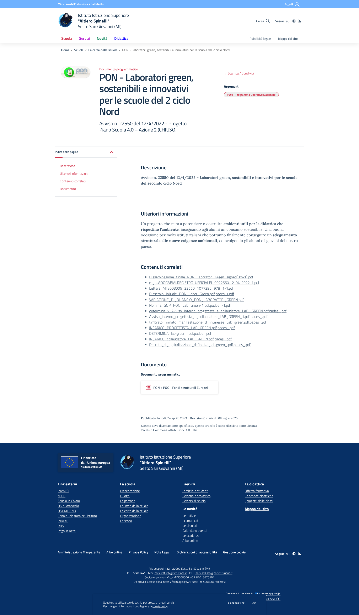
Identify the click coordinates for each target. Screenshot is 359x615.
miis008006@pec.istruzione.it (213, 573)
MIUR (61, 495)
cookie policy (159, 606)
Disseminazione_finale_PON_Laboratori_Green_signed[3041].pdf (201, 277)
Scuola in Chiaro (69, 500)
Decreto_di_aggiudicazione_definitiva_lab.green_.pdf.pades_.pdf (200, 344)
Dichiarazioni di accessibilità (197, 552)
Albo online (190, 540)
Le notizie (189, 515)
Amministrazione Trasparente (79, 552)
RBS (61, 525)
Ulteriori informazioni (74, 173)
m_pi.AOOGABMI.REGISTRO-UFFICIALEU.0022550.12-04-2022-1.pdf (204, 282)
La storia (126, 520)
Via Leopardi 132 (159, 568)
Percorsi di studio (193, 500)
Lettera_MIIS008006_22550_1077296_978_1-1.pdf (191, 288)
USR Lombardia (68, 505)
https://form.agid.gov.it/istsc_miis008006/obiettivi (194, 581)
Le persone (127, 500)
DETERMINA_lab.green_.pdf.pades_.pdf (180, 333)
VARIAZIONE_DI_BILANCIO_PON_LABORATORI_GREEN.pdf (196, 300)
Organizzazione (130, 515)
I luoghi (125, 495)
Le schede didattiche (259, 495)
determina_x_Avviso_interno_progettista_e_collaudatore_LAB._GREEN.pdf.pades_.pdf (217, 311)
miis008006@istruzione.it (171, 573)
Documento (68, 188)
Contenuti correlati (73, 181)
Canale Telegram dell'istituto (77, 515)
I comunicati (190, 520)
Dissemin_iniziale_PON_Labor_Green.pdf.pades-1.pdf (191, 294)
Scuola (79, 49)
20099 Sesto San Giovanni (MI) (191, 568)
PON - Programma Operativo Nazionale (251, 94)
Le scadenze (190, 535)
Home (65, 49)
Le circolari (189, 525)
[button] (86, 152)
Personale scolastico (196, 495)
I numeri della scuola (134, 505)
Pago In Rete (67, 530)
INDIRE (63, 520)
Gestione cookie (234, 552)
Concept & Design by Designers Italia (252, 593)
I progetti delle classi (259, 500)
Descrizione (67, 165)
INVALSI (63, 490)
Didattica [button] (121, 38)
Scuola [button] (66, 38)
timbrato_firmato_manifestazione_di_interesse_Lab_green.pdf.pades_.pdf (208, 322)
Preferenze (236, 603)
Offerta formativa (257, 490)
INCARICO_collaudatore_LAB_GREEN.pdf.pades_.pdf (190, 339)
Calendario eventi (194, 530)
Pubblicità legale (260, 38)
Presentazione (130, 490)
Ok (254, 603)
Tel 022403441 (136, 573)
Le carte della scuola (102, 49)
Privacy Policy (138, 552)
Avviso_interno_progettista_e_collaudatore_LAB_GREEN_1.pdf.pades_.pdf (208, 316)
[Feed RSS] (299, 21)
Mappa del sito (288, 38)
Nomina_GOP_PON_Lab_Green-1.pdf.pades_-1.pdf (190, 305)
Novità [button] (102, 38)
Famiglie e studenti (195, 490)
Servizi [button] (84, 38)
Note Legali (162, 552)
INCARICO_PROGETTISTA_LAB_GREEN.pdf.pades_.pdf (192, 328)
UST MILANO (67, 510)
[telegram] (294, 21)
